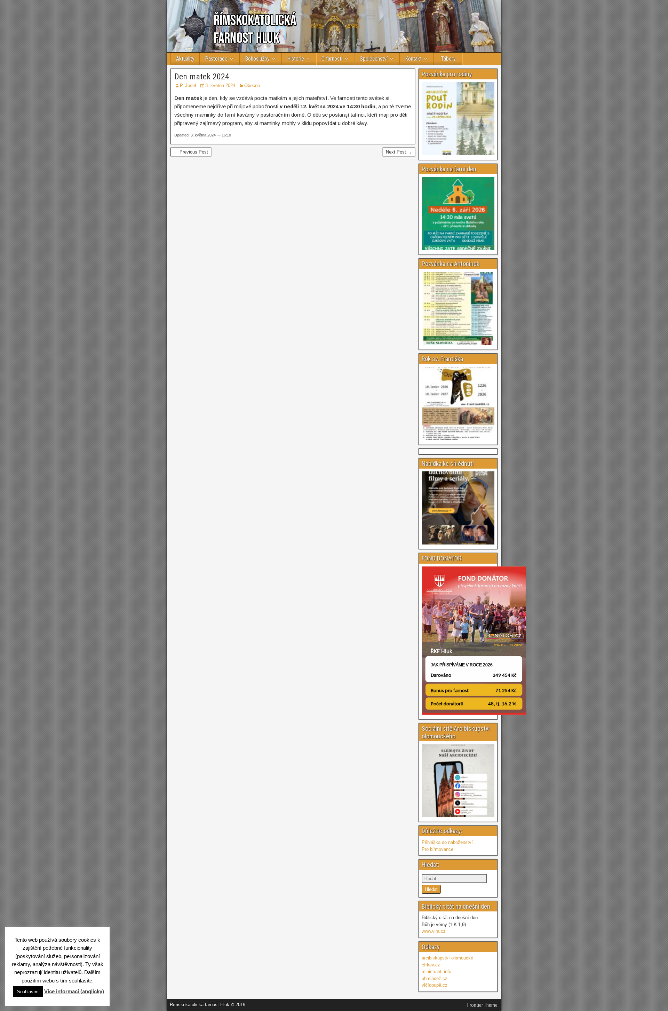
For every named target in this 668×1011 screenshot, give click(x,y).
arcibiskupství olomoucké (447, 958)
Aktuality (185, 58)
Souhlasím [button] (28, 991)
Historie (295, 58)
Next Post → (399, 152)
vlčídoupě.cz (434, 985)
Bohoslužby (257, 58)
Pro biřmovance (437, 849)
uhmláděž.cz (434, 978)
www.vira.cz (434, 931)
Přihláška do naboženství (447, 842)
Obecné (252, 85)
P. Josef (188, 85)
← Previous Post (191, 152)
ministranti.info (436, 971)
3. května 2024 (220, 85)
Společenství (374, 58)
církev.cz (431, 964)
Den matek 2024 (201, 76)
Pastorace (216, 58)
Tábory (448, 58)
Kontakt (413, 58)
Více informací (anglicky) (74, 991)
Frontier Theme (482, 1005)
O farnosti (331, 58)
